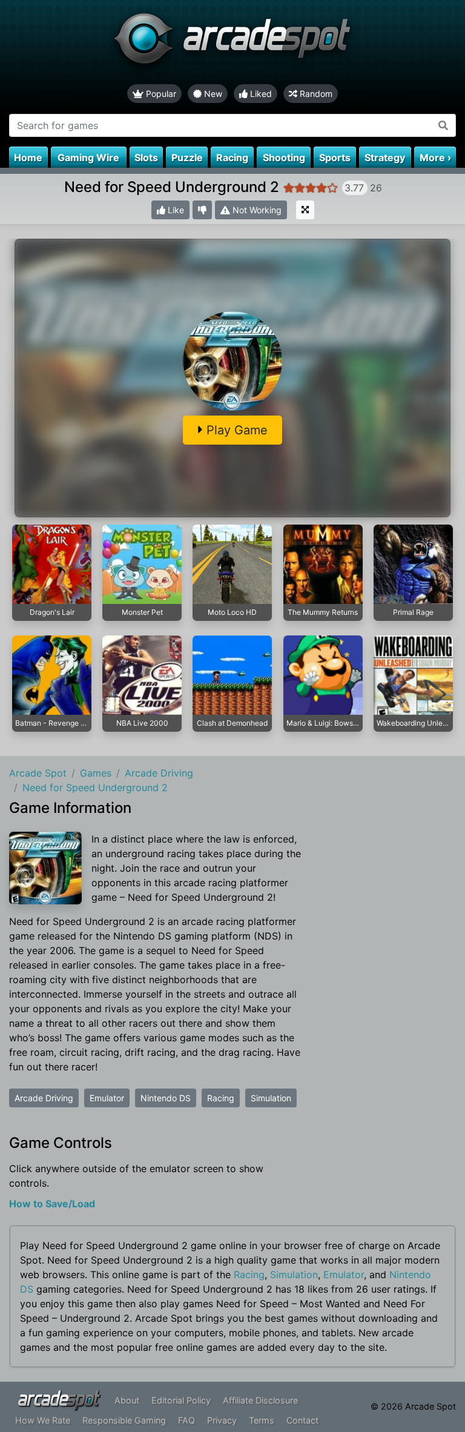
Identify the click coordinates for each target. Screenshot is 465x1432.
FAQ (186, 1420)
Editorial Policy (181, 1400)
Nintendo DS (165, 1098)
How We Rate (42, 1420)
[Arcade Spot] (232, 42)
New (212, 93)
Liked (260, 93)
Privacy (222, 1420)
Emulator (107, 1098)
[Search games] (443, 125)
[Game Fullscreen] (305, 210)
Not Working (256, 210)
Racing (220, 1098)
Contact (302, 1420)
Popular (159, 93)
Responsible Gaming (124, 1420)
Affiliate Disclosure (260, 1400)
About (126, 1400)
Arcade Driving (44, 1098)
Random (314, 93)
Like (174, 210)
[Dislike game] (202, 210)
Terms (261, 1420)
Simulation (271, 1098)
